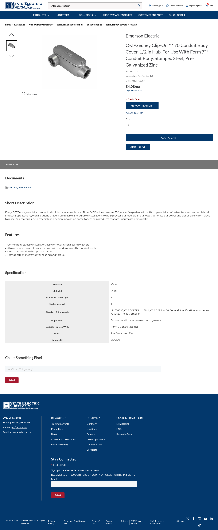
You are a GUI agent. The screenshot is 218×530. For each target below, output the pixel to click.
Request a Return (125, 434)
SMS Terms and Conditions (157, 522)
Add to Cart (169, 137)
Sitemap (180, 521)
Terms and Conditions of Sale (75, 522)
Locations (92, 428)
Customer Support (150, 14)
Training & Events (60, 423)
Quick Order (177, 14)
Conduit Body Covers (116, 25)
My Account (122, 423)
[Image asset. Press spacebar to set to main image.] (11, 45)
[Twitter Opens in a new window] (187, 518)
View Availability (142, 105)
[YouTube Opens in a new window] (205, 518)
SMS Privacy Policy (136, 522)
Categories (19, 25)
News (54, 434)
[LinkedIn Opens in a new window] (211, 518)
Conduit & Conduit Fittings (70, 25)
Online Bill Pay (94, 444)
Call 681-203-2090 (134, 113)
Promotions (57, 428)
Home (8, 25)
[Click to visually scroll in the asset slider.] (11, 34)
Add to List (137, 147)
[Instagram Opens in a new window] (199, 518)
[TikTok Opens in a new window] (199, 525)
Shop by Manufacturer (117, 14)
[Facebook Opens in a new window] (193, 518)
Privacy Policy (51, 522)
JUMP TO (10, 164)
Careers (91, 434)
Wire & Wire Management (41, 25)
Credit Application (96, 439)
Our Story (92, 423)
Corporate (92, 449)
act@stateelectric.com (21, 432)
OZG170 (133, 25)
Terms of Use (96, 522)
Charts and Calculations (63, 439)
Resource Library (59, 444)
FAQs (119, 428)
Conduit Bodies (94, 25)
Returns (124, 521)
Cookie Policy (109, 522)
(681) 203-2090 (19, 427)
